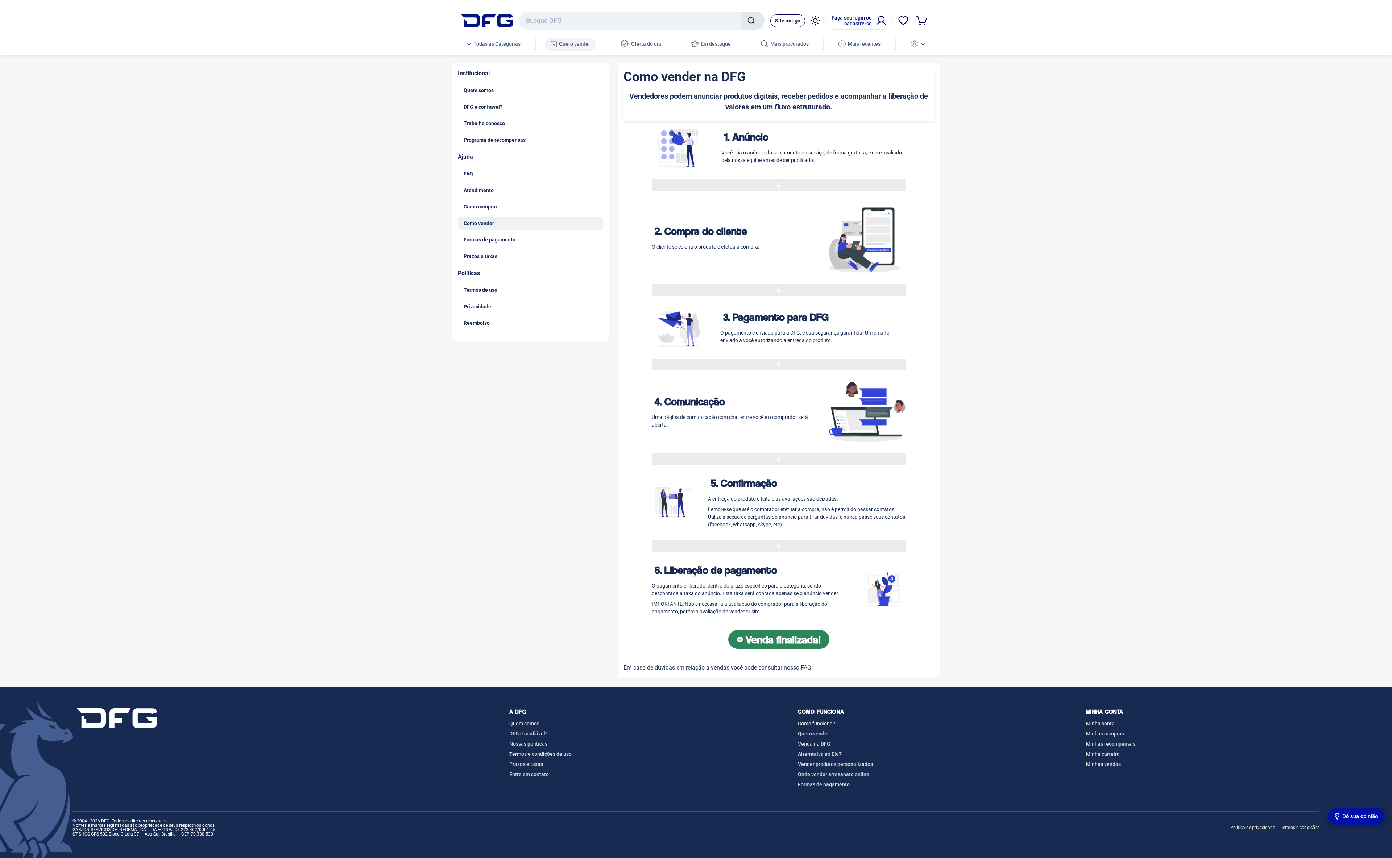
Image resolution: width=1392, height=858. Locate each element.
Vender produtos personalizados (835, 764)
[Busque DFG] (753, 21)
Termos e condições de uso (540, 754)
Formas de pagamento (824, 784)
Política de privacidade (1252, 827)
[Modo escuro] (815, 20)
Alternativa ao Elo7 (820, 754)
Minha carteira (1103, 754)
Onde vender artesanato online (833, 774)
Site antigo (787, 21)
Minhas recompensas (1110, 744)
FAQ (806, 667)
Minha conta (1100, 723)
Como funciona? (816, 723)
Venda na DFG (814, 744)
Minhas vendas (1103, 764)
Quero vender (813, 734)
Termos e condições (1300, 827)
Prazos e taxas (526, 764)
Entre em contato (529, 774)
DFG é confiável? (528, 734)
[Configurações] (918, 44)
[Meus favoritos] (903, 20)
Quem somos (524, 723)
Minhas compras (1105, 734)
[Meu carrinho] (922, 20)
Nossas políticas (528, 744)
